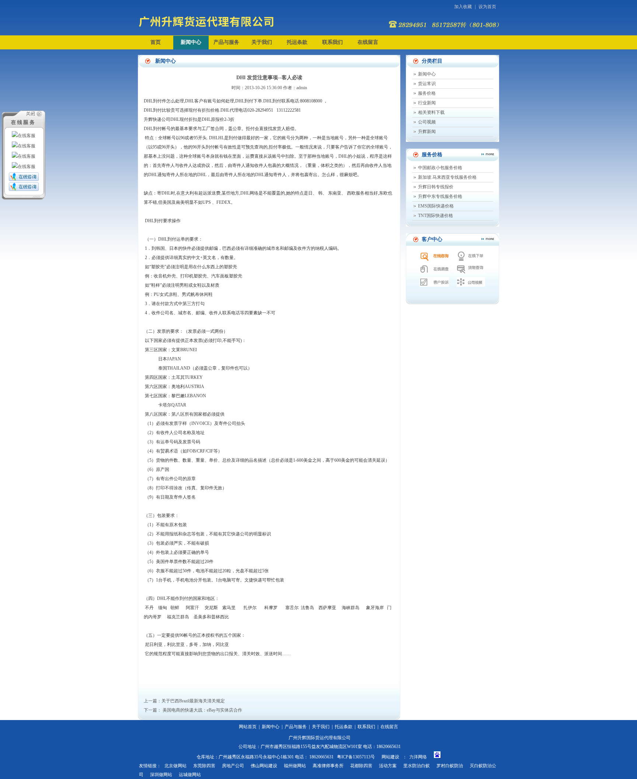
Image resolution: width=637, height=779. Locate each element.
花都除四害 (361, 765)
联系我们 (332, 42)
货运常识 (427, 83)
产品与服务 (226, 42)
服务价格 (427, 93)
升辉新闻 (427, 131)
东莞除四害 (204, 765)
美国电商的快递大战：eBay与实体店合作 (202, 710)
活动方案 (388, 765)
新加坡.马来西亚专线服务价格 (447, 177)
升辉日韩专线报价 (435, 186)
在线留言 (368, 42)
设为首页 (487, 6)
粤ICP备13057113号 (356, 756)
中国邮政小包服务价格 (440, 167)
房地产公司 (233, 765)
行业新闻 (427, 102)
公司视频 (427, 122)
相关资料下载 (431, 112)
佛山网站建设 (264, 765)
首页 (155, 42)
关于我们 (261, 42)
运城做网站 (190, 774)
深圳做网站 (161, 774)
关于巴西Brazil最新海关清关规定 (193, 700)
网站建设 (390, 756)
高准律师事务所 (328, 765)
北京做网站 (175, 765)
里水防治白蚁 (416, 765)
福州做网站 (295, 765)
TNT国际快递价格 (435, 215)
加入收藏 (463, 6)
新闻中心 (191, 42)
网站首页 (248, 726)
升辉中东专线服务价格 (440, 196)
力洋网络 (418, 756)
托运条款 (297, 42)
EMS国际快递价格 (436, 206)
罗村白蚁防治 (449, 765)
